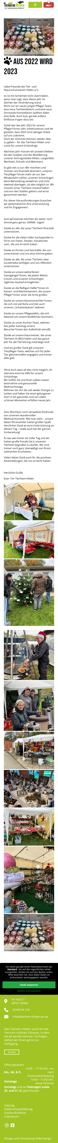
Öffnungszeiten (14, 1065)
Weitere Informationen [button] (29, 991)
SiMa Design (43, 1138)
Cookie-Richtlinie (15, 1113)
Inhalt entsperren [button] (29, 984)
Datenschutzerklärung (18, 1109)
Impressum (11, 1116)
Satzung (9, 1105)
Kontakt (11, 1052)
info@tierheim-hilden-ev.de (30, 1016)
